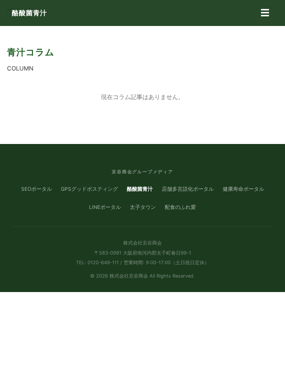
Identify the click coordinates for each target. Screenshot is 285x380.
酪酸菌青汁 (30, 13)
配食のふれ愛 (180, 207)
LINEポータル (105, 207)
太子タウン (143, 207)
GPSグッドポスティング (89, 189)
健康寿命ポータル (243, 189)
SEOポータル (36, 189)
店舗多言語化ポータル (188, 189)
